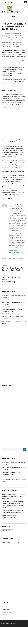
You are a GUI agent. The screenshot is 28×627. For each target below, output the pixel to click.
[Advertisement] (14, 124)
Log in (3, 606)
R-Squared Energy (10, 12)
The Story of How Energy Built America (12, 316)
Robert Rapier (7, 258)
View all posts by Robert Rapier (16, 252)
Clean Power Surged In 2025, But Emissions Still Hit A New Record (13, 496)
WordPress (9, 625)
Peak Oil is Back (12, 515)
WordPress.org (6, 614)
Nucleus (3, 623)
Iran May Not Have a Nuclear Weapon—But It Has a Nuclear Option (13, 505)
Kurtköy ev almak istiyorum (9, 494)
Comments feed (6, 612)
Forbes (21, 258)
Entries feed (5, 609)
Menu (14, 16)
